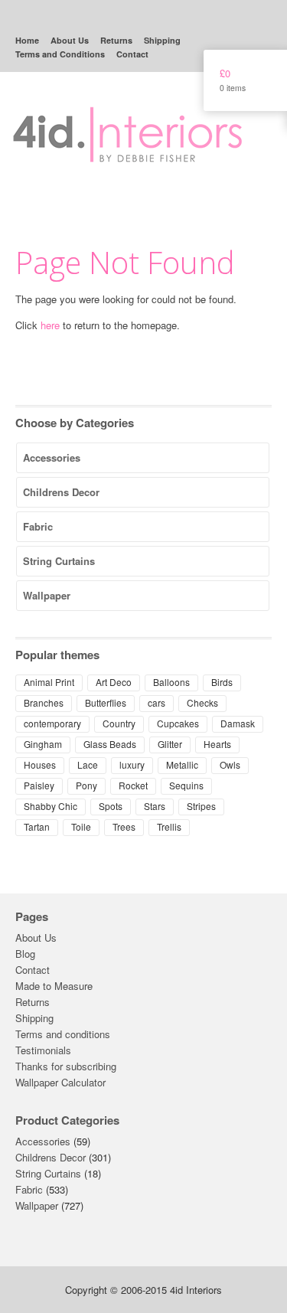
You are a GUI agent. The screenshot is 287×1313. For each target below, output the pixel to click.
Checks (202, 702)
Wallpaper (46, 595)
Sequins (186, 785)
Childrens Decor (61, 492)
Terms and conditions (62, 1034)
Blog (25, 953)
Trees (124, 826)
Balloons (171, 681)
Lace (87, 764)
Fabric (38, 526)
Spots (110, 805)
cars (156, 702)
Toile (81, 826)
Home (27, 40)
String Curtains (59, 561)
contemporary (52, 723)
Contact (132, 54)
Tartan (37, 826)
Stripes (201, 805)
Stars (154, 805)
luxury (132, 764)
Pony (86, 785)
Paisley (39, 785)
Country (119, 723)
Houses (40, 764)
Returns (116, 40)
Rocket (133, 785)
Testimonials (43, 1050)
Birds (222, 681)
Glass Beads (109, 743)
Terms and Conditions (60, 54)
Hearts (217, 743)
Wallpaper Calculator (60, 1082)
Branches (44, 702)
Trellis (169, 826)
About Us (70, 40)
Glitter (170, 743)
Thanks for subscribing (65, 1066)
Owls (230, 764)
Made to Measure (54, 985)
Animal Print (49, 681)
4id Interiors (128, 123)
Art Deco (114, 681)
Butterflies (105, 702)
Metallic (182, 764)
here (50, 325)
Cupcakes (178, 723)
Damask (237, 723)
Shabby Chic (50, 805)
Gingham (43, 743)
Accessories (51, 457)
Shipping (162, 40)
